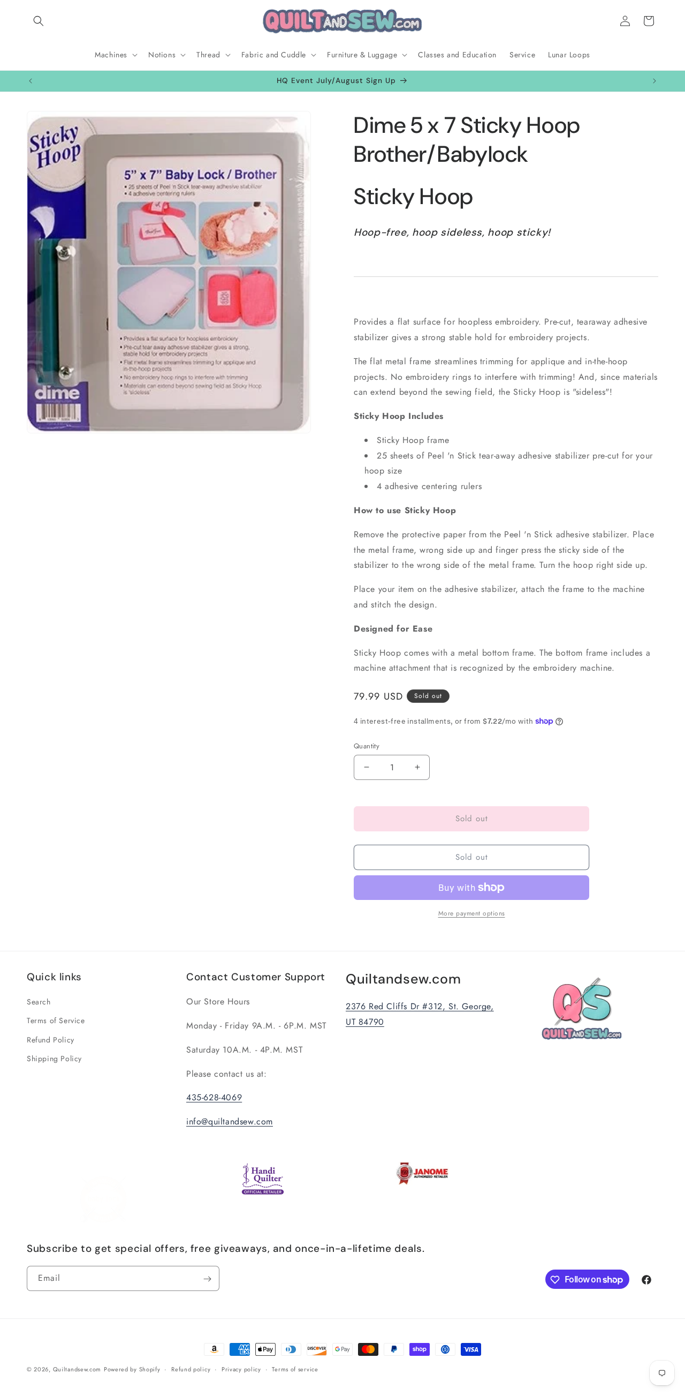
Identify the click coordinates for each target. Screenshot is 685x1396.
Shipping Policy (54, 1058)
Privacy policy (241, 1368)
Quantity (366, 746)
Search (39, 1002)
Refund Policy (50, 1039)
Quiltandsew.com (77, 1369)
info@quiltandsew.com (229, 1122)
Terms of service (295, 1368)
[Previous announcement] (30, 81)
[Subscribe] (207, 1279)
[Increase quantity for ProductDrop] (417, 767)
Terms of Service (56, 1021)
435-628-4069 (214, 1098)
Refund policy (190, 1368)
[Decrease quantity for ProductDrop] (366, 767)
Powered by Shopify (132, 1369)
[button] (38, 21)
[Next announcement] (654, 81)
